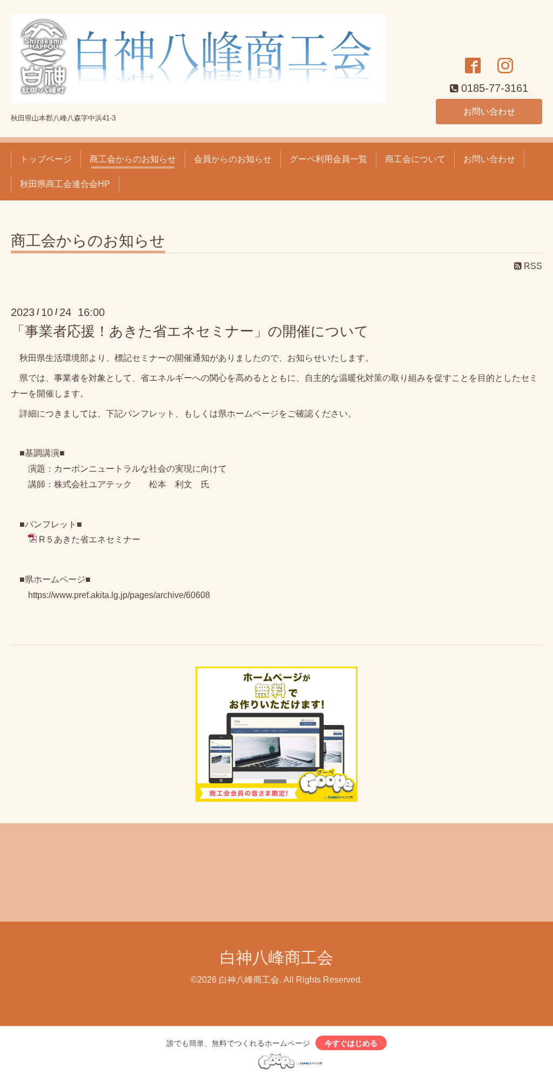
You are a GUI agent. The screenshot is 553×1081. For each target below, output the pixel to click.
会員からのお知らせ (233, 159)
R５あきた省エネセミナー (89, 539)
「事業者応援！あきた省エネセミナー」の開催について (190, 331)
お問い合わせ (489, 111)
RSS (532, 266)
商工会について (415, 159)
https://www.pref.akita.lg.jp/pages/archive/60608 (119, 595)
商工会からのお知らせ (133, 159)
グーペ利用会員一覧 (328, 159)
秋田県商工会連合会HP (65, 184)
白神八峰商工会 (276, 957)
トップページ (46, 159)
